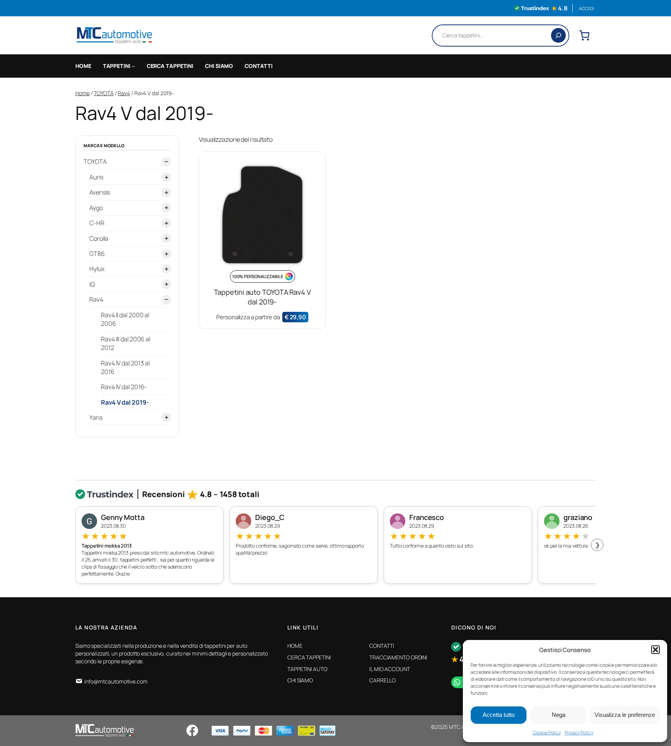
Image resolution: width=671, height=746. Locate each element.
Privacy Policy (579, 732)
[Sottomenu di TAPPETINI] (133, 66)
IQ (92, 284)
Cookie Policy (547, 732)
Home (82, 93)
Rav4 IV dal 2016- (124, 386)
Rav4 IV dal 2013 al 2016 (125, 367)
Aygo (96, 207)
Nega (558, 714)
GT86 (97, 253)
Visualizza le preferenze (625, 714)
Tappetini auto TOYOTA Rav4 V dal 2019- (262, 296)
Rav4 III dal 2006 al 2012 (125, 342)
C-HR (96, 223)
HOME (83, 66)
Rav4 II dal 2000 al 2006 (125, 318)
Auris (96, 177)
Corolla (98, 238)
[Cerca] (558, 35)
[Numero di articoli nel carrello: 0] (584, 35)
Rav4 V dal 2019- (125, 402)
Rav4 (124, 93)
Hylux (96, 268)
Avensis (99, 192)
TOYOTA (103, 93)
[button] (655, 650)
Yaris (96, 417)
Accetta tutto (499, 714)
